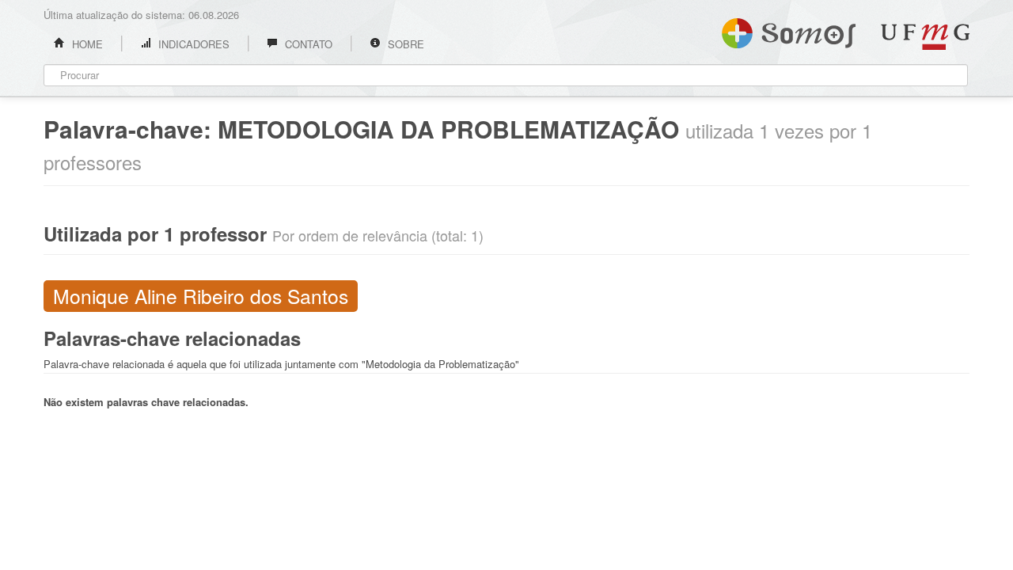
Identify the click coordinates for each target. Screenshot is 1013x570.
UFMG (925, 37)
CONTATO (307, 43)
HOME (86, 43)
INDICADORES (192, 43)
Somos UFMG (788, 30)
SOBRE (404, 43)
